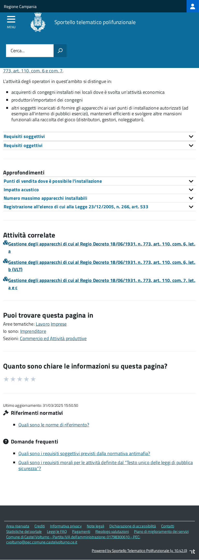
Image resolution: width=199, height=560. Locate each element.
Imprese (59, 323)
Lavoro (43, 323)
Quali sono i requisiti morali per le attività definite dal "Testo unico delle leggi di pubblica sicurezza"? (105, 465)
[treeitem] (193, 6)
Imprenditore (33, 331)
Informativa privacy (66, 526)
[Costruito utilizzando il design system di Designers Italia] (192, 552)
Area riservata (17, 526)
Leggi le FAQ (57, 531)
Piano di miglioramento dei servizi (161, 531)
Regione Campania (20, 6)
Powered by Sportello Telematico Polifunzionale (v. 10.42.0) (139, 551)
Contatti (167, 526)
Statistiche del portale (24, 531)
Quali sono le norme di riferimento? (53, 424)
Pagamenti (81, 531)
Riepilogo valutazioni (112, 531)
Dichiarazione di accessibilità (132, 526)
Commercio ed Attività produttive (53, 338)
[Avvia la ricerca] (60, 50)
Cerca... (18, 50)
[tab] (99, 136)
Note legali (95, 526)
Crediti (39, 526)
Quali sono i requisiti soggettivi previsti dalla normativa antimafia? (84, 453)
